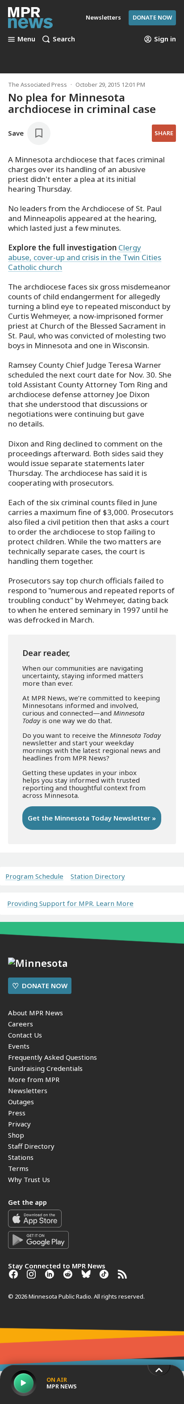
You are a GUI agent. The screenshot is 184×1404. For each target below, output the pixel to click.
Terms (18, 1168)
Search (64, 39)
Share (164, 133)
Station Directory (98, 876)
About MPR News (35, 1012)
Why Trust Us (29, 1179)
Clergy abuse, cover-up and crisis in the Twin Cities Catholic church (84, 257)
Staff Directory (31, 1146)
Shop (16, 1134)
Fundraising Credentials (45, 1068)
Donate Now (152, 17)
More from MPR (33, 1079)
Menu (26, 39)
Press (16, 1112)
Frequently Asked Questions (52, 1057)
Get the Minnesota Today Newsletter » (92, 817)
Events (18, 1046)
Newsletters (27, 1090)
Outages (21, 1101)
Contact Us (25, 1034)
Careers (20, 1023)
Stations (20, 1157)
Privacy (19, 1123)
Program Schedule (34, 876)
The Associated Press (37, 84)
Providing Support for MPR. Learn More (70, 903)
